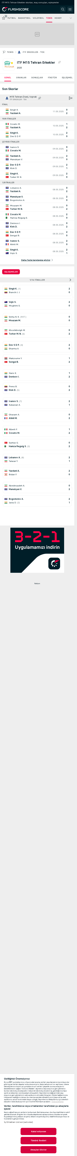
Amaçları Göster (38, 1149)
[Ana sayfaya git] (18, 9)
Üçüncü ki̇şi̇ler (58, 1102)
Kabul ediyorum (38, 1131)
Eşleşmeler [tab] (11, 272)
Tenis (10, 52)
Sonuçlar (37, 77)
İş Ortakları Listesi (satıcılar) (18, 1122)
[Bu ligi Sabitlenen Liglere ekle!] (59, 62)
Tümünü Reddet (39, 1140)
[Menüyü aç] (70, 9)
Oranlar (21, 77)
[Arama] (63, 9)
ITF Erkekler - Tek (33, 52)
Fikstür (52, 77)
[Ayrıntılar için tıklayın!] (37, 111)
